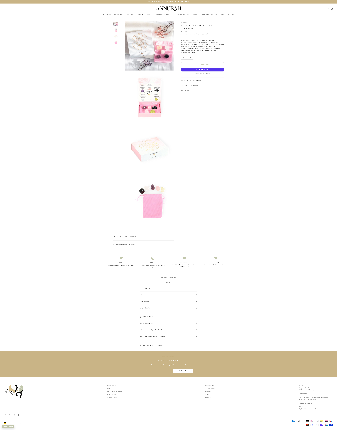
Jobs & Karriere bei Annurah (114, 391)
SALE (222, 14)
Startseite (107, 14)
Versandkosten (190, 34)
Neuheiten (118, 14)
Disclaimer (208, 391)
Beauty (196, 14)
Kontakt (109, 389)
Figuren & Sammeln (163, 14)
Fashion (150, 14)
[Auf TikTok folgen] (14, 415)
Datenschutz (208, 397)
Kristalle (129, 14)
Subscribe (183, 371)
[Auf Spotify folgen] (19, 415)
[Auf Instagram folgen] (10, 415)
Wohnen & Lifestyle (209, 14)
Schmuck (139, 14)
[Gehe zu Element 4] (115, 42)
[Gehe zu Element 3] (115, 36)
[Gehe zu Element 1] (115, 23)
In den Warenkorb (202, 64)
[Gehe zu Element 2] (115, 30)
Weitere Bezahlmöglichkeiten (202, 74)
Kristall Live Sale (111, 394)
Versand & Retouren (210, 386)
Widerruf (207, 394)
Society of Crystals (112, 397)
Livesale (230, 14)
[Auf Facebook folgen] (5, 415)
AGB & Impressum (210, 389)
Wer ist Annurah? (111, 386)
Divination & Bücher (182, 14)
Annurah (184, 22)
